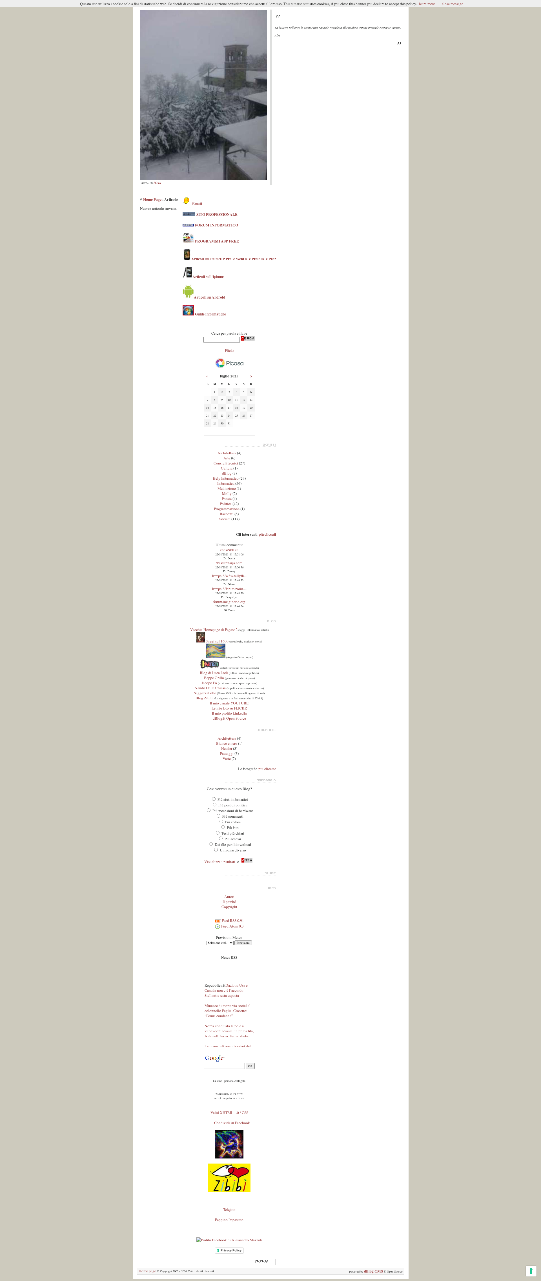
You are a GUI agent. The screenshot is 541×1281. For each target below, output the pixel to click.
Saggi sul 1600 (217, 641)
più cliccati (267, 534)
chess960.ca (229, 549)
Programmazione (227, 508)
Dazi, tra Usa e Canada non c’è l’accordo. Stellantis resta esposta (226, 981)
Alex (157, 182)
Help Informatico (226, 478)
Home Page (152, 199)
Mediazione (227, 488)
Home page (147, 1270)
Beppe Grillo (214, 677)
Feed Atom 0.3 (232, 926)
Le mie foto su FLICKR (229, 708)
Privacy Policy (231, 1250)
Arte (226, 458)
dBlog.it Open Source (229, 718)
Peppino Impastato (229, 1219)
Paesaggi (227, 753)
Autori (229, 896)
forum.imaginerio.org (229, 601)
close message (452, 3)
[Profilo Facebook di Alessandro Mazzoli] (229, 1239)
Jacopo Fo (209, 682)
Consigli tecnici (226, 463)
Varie (227, 758)
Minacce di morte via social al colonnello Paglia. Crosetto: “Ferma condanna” (227, 1002)
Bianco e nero (226, 743)
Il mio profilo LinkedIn (229, 713)
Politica (226, 503)
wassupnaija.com (229, 562)
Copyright (229, 906)
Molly (227, 493)
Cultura (226, 468)
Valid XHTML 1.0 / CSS (229, 1112)
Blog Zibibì (205, 697)
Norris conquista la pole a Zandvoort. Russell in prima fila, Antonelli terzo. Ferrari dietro (229, 1022)
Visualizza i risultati (219, 861)
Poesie (227, 498)
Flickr (229, 350)
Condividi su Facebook (232, 1122)
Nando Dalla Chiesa (210, 687)
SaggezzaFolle (205, 692)
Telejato (229, 1209)
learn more (427, 3)
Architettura (227, 452)
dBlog (227, 473)
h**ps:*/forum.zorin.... (229, 588)
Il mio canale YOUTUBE (229, 703)
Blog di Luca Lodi (214, 672)
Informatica (225, 483)
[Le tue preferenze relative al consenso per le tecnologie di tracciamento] (531, 1271)
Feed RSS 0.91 (232, 920)
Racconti (227, 513)
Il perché (229, 901)
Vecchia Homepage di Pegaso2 (214, 629)
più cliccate (267, 768)
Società (224, 518)
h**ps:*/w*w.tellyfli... (229, 575)
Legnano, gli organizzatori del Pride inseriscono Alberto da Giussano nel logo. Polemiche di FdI (229, 1045)
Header (226, 748)
